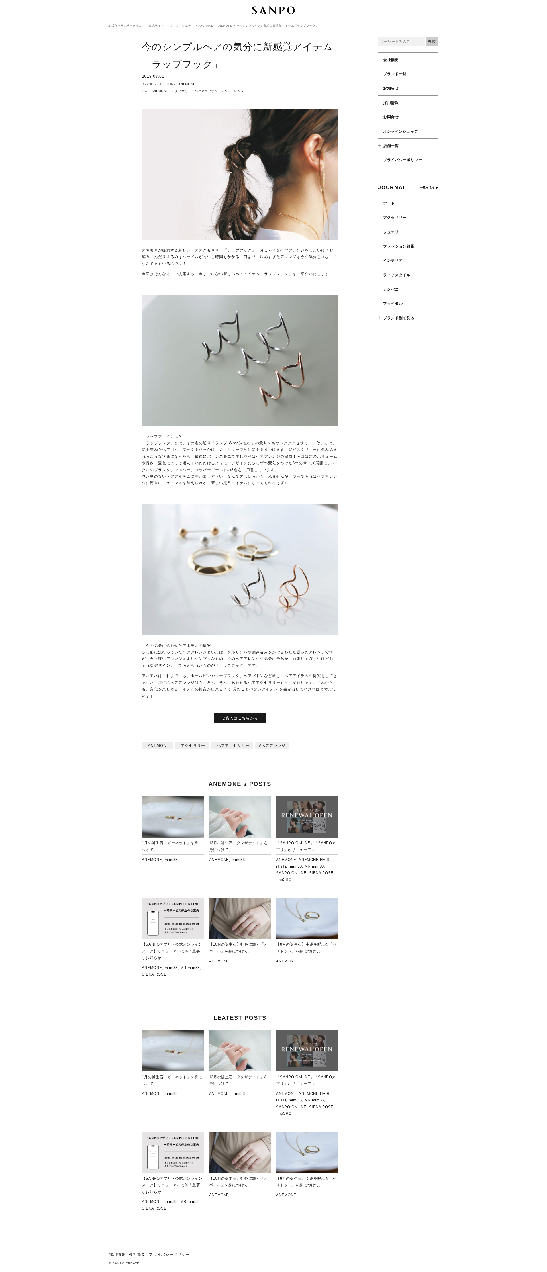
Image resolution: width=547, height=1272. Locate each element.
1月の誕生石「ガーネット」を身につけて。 (172, 846)
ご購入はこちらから (240, 718)
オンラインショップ (400, 131)
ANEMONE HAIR (314, 860)
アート (389, 203)
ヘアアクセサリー (208, 91)
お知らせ (391, 88)
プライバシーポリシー (402, 160)
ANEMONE (186, 84)
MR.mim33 (314, 866)
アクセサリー (181, 91)
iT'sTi (281, 866)
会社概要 (391, 60)
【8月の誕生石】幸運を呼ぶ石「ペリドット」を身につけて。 (306, 947)
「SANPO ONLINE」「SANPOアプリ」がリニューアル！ (306, 846)
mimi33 (171, 860)
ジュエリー (393, 232)
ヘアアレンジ (234, 91)
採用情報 (391, 103)
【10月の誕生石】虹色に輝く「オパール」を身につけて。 (238, 947)
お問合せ (391, 117)
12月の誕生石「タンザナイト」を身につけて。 (238, 846)
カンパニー (393, 289)
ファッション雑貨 (398, 246)
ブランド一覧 (395, 74)
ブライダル (393, 303)
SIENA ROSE (321, 873)
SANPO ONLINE (291, 873)
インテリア (393, 260)
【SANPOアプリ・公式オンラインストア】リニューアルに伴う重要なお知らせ (172, 951)
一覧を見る (427, 187)
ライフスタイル (397, 275)
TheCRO (283, 880)
